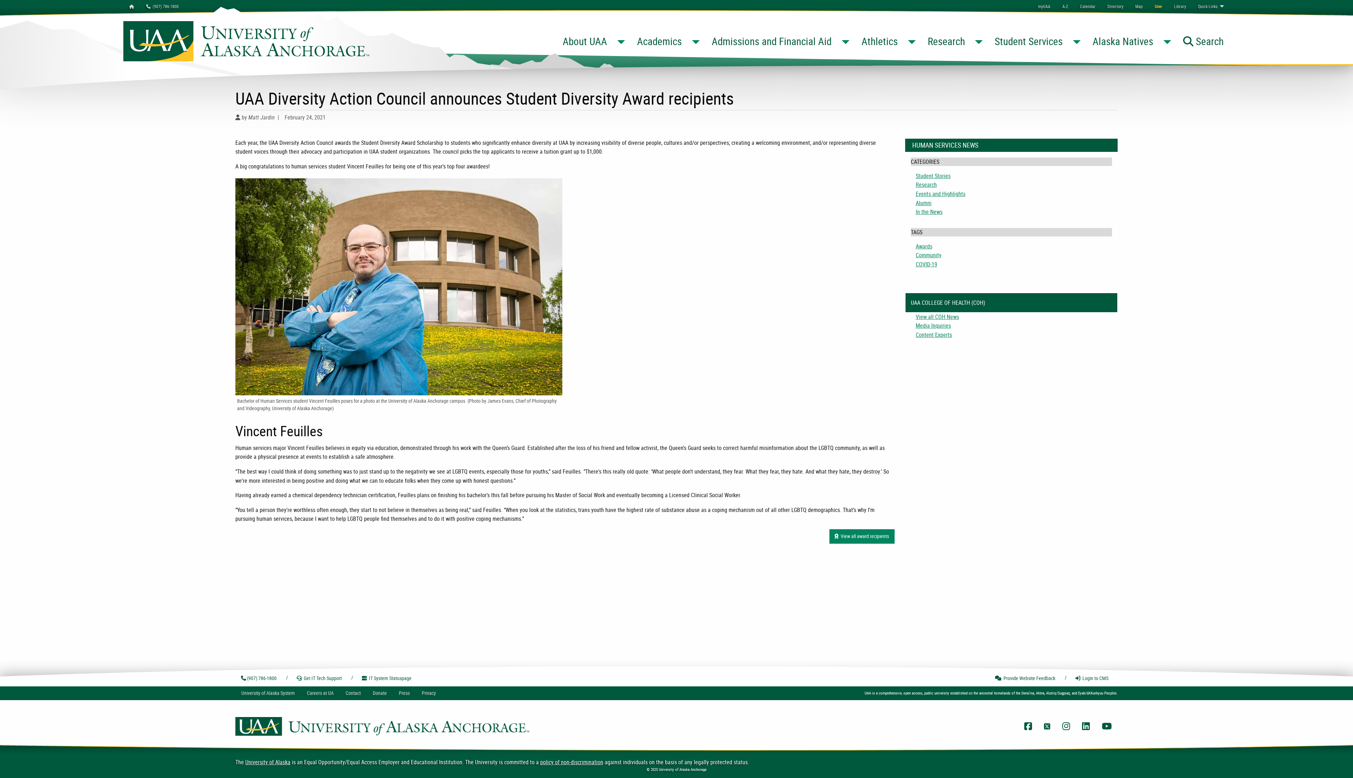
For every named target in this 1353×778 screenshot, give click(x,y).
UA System (268, 693)
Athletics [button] (879, 41)
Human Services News (945, 145)
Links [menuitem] (1207, 6)
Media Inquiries (933, 325)
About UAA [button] (585, 41)
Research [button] (946, 41)
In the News (929, 212)
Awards (924, 246)
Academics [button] (659, 41)
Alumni (924, 203)
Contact (353, 693)
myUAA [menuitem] (1044, 6)
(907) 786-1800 (164, 6)
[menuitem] (1087, 6)
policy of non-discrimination (571, 762)
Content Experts (934, 335)
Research (926, 185)
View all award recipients (864, 536)
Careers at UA (320, 693)
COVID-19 (926, 264)
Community (928, 255)
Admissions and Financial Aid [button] (772, 41)
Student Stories (933, 176)
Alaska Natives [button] (1123, 41)
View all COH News (937, 317)
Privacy (429, 693)
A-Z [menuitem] (1065, 6)
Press (404, 693)
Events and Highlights (940, 194)
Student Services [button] (1029, 41)
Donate (380, 693)
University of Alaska (267, 762)
